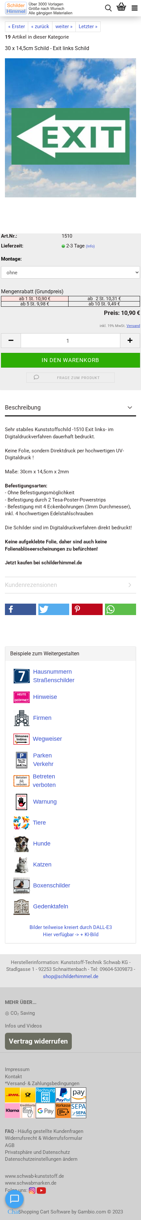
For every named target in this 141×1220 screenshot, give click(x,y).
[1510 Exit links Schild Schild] (70, 128)
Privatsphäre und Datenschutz (37, 1152)
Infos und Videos (23, 1026)
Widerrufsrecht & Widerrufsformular (43, 1138)
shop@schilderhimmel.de (70, 976)
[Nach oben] (123, 1210)
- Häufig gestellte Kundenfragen (44, 1131)
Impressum (17, 1069)
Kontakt (13, 1077)
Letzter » (88, 26)
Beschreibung (23, 407)
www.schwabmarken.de (30, 1183)
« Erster (16, 26)
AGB (9, 1145)
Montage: (11, 259)
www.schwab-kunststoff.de (34, 1176)
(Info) (90, 246)
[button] (20, 609)
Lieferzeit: (12, 246)
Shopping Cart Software (44, 1212)
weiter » (63, 26)
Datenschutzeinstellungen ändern (41, 1159)
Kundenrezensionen (31, 584)
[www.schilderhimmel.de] (36, 8)
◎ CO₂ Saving (20, 1013)
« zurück (40, 26)
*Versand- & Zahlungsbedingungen (42, 1083)
